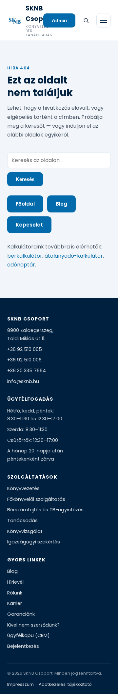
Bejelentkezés (23, 646)
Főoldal (25, 203)
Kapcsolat (29, 224)
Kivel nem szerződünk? (33, 625)
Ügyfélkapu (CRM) (28, 635)
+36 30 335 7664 (26, 370)
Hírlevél (15, 582)
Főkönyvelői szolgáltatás (36, 499)
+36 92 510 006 (24, 359)
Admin (59, 20)
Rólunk (14, 593)
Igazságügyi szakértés (33, 542)
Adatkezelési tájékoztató (65, 684)
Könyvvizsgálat (25, 531)
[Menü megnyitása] (103, 20)
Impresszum (20, 684)
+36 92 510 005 (24, 349)
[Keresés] (85, 20)
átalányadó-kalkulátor (74, 256)
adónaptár (21, 264)
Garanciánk (21, 614)
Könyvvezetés (23, 488)
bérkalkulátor (24, 256)
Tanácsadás (22, 520)
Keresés (25, 179)
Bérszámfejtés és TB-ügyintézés (45, 509)
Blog (61, 203)
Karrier (14, 603)
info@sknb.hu (23, 381)
